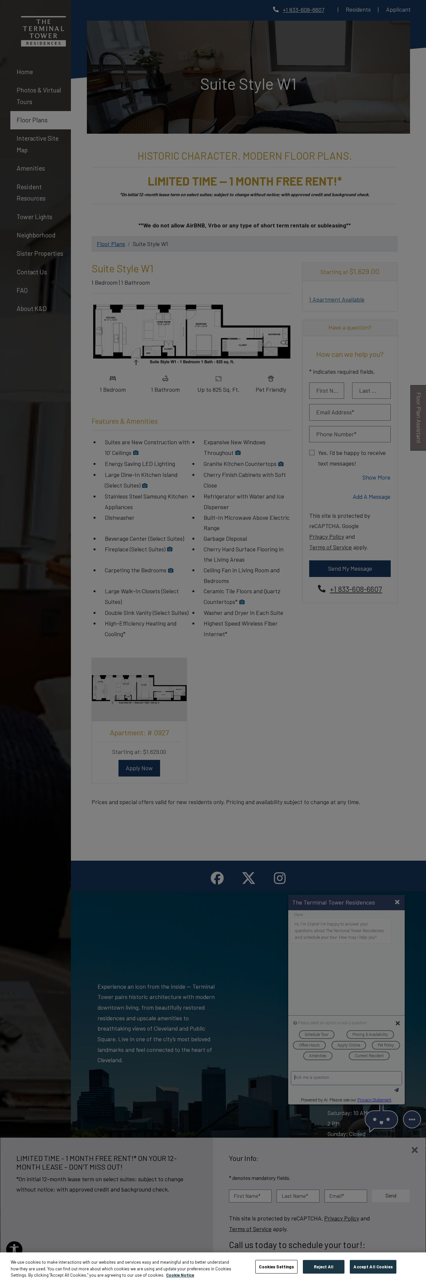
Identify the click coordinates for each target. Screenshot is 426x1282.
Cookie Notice (180, 1275)
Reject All (323, 1266)
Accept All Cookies (372, 1266)
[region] (213, 1267)
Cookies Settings (276, 1266)
